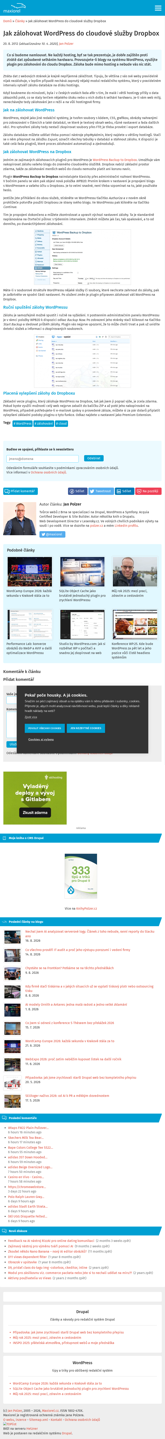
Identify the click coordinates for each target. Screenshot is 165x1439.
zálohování (45, 423)
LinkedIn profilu (126, 526)
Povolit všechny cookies (44, 728)
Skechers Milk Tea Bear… (26, 1138)
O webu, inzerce (14, 1420)
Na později (150, 491)
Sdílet (79, 491)
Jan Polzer (66, 44)
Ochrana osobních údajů (48, 472)
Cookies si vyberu (41, 739)
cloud (63, 423)
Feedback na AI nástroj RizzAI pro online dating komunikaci (51, 1241)
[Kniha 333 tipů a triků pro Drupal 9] (81, 876)
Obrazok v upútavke (22, 1262)
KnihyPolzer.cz (86, 908)
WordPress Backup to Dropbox (115, 160)
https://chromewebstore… (27, 1187)
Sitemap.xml (38, 1420)
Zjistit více (31, 716)
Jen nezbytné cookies (85, 728)
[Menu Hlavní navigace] (158, 8)
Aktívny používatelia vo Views (29, 1278)
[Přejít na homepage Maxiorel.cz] (14, 8)
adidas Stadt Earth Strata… (28, 1206)
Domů (7, 21)
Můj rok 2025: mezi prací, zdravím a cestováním (47, 1338)
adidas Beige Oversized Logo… (30, 1167)
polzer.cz (96, 526)
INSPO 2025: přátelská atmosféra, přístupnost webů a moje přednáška (63, 1343)
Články (20, 21)
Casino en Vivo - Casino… (26, 1177)
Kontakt (56, 1420)
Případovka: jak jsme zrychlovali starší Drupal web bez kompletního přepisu (68, 1332)
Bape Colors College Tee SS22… (30, 1148)
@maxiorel (54, 534)
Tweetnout (103, 491)
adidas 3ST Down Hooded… (27, 1157)
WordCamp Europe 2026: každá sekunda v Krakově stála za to (57, 1383)
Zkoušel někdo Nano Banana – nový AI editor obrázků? (47, 1251)
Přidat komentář (23, 491)
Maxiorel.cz (50, 1411)
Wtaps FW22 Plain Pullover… (28, 1128)
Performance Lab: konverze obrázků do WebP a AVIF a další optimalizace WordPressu (29, 648)
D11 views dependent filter (27, 1257)
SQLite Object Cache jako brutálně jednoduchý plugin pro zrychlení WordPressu (82, 595)
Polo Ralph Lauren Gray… (26, 1197)
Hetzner (32, 1429)
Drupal (82, 1311)
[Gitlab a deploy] (35, 824)
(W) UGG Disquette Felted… (27, 1216)
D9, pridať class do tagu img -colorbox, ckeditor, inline (47, 1268)
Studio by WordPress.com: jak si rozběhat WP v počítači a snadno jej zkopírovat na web (82, 648)
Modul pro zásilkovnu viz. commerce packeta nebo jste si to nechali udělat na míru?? (70, 1273)
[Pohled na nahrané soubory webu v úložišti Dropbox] (82, 361)
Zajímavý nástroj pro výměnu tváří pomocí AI (40, 1246)
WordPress (23, 423)
